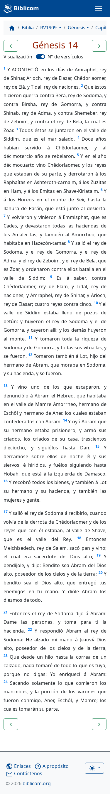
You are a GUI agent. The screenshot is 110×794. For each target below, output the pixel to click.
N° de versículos (65, 56)
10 (96, 302)
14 (65, 420)
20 (101, 572)
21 (6, 612)
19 (99, 555)
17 (6, 511)
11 (30, 337)
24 (6, 681)
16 (6, 480)
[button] (11, 46)
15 (97, 446)
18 (79, 537)
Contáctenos (24, 773)
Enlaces (18, 766)
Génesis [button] (76, 27)
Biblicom (25, 8)
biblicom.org (28, 783)
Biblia (28, 27)
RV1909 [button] (49, 27)
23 (6, 655)
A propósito (51, 766)
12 (30, 354)
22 (30, 629)
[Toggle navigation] (98, 8)
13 (6, 385)
